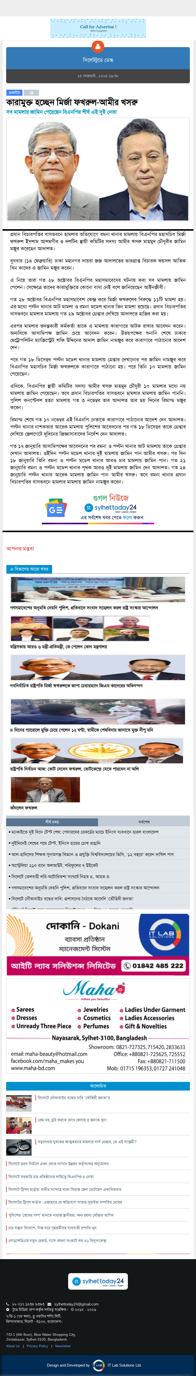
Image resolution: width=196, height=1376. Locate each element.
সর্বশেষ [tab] (144, 822)
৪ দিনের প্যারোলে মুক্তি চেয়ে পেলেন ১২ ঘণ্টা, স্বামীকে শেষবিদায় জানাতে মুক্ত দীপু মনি (81, 730)
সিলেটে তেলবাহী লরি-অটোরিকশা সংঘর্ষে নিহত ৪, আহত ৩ (59, 877)
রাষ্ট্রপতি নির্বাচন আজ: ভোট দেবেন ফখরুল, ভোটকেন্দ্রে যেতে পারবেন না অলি (74, 769)
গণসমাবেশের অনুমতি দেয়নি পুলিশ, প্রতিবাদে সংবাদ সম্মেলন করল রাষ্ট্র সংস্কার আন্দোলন (84, 608)
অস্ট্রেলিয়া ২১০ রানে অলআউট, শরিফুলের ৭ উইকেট (54, 865)
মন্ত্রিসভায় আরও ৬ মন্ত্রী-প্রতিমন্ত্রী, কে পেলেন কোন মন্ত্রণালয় (58, 647)
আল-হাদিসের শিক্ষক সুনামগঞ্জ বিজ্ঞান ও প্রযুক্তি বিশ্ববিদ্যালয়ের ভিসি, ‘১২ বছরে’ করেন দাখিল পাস (92, 854)
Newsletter (63, 1346)
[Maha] (98, 1025)
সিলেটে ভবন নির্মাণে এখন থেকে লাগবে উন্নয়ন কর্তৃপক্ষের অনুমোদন (58, 1163)
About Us (13, 1346)
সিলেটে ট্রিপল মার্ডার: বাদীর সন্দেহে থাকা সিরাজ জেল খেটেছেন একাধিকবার (64, 1189)
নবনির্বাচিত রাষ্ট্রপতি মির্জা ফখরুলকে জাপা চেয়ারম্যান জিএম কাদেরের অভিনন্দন (76, 686)
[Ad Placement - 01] (98, 28)
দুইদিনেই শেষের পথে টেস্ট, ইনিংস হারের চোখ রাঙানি (55, 843)
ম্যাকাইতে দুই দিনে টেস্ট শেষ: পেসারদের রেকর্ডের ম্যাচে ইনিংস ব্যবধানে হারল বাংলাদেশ (84, 832)
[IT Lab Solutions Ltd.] (98, 944)
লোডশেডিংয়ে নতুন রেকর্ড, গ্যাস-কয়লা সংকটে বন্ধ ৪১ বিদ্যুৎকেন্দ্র (57, 1240)
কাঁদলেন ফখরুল (23, 808)
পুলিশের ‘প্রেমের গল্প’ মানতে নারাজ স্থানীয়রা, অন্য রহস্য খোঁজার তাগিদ (61, 1215)
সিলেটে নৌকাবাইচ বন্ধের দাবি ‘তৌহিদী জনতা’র (74, 1097)
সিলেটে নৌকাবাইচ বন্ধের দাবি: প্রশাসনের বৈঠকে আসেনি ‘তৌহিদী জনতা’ (71, 899)
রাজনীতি (14, 92)
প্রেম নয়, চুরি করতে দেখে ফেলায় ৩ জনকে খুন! (72, 1120)
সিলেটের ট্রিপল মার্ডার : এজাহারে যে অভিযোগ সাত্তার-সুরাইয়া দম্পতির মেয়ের (65, 1202)
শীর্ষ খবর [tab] (52, 822)
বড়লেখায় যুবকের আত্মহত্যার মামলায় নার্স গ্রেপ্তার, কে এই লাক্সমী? (87, 1142)
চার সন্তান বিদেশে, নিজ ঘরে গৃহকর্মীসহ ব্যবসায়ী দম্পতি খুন (52, 1228)
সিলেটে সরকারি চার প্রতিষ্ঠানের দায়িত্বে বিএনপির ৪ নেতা (51, 1176)
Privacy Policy (38, 1346)
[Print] (31, 92)
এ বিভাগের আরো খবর (29, 569)
